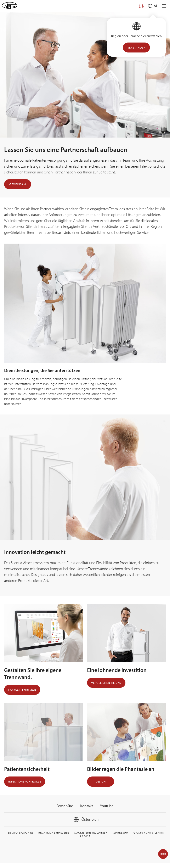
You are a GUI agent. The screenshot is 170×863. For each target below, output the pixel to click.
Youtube (107, 805)
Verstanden (137, 47)
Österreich (90, 819)
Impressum (121, 832)
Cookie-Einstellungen (91, 832)
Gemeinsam (17, 184)
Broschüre (65, 805)
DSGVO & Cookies (20, 832)
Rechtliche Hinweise (53, 832)
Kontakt (86, 805)
